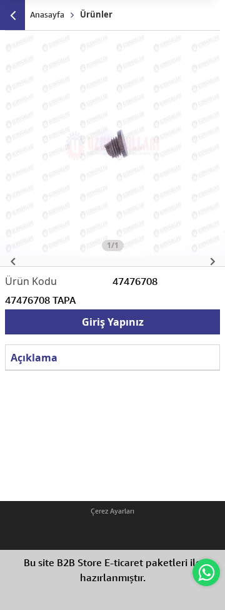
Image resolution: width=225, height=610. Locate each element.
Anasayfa (47, 14)
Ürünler (96, 14)
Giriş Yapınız (113, 322)
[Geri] (12, 15)
